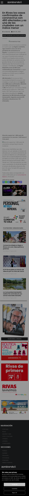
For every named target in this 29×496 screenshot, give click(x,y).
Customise (14, 488)
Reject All (14, 492)
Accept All (14, 484)
